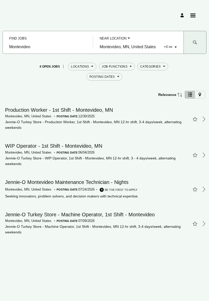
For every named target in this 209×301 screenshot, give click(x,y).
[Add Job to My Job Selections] (195, 119)
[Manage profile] (182, 15)
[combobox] (47, 47)
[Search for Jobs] (195, 42)
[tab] (190, 94)
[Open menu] (193, 15)
